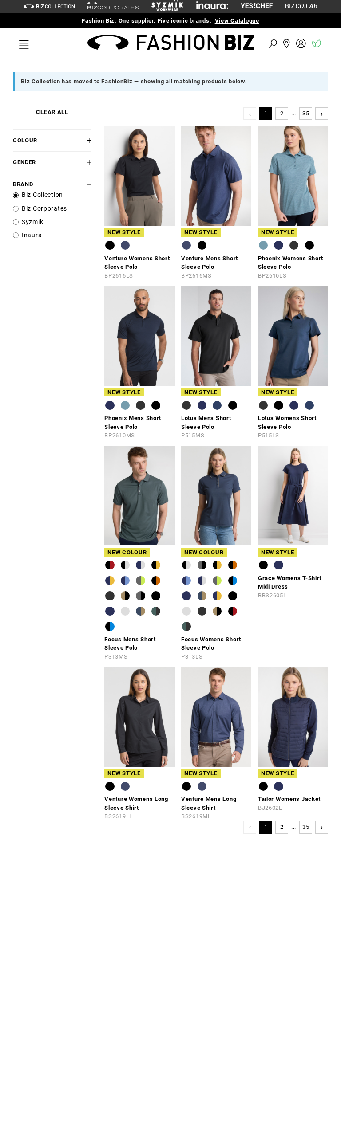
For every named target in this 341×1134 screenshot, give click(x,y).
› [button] (322, 113)
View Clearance (251, 20)
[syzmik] (167, 6)
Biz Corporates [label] (44, 208)
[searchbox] (223, 43)
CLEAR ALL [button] (52, 112)
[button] (85, 140)
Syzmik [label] (32, 222)
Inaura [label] (32, 235)
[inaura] (212, 6)
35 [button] (305, 113)
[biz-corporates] (113, 7)
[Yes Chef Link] (257, 6)
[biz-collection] (49, 6)
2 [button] (282, 113)
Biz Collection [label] (42, 195)
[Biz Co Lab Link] (301, 6)
